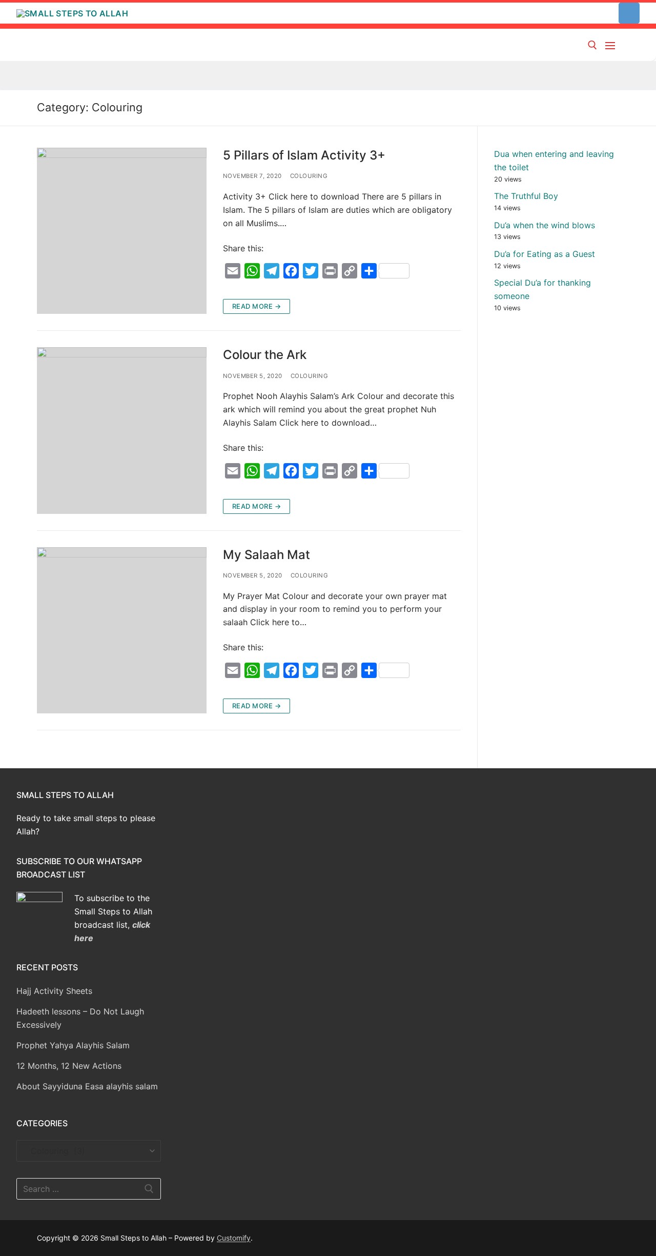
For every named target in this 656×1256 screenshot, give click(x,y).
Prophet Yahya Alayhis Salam (73, 1045)
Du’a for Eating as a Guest (544, 254)
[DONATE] (629, 13)
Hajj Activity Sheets (54, 991)
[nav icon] (612, 45)
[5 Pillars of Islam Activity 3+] (122, 231)
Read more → (256, 306)
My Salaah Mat (266, 554)
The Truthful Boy (526, 196)
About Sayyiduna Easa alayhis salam (87, 1086)
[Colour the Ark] (122, 430)
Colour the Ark (264, 354)
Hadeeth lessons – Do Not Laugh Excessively (80, 1018)
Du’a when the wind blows (544, 225)
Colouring (309, 176)
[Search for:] (88, 1189)
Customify (234, 1237)
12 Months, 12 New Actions (68, 1066)
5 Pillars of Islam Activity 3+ (304, 155)
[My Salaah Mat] (122, 630)
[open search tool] (592, 45)
